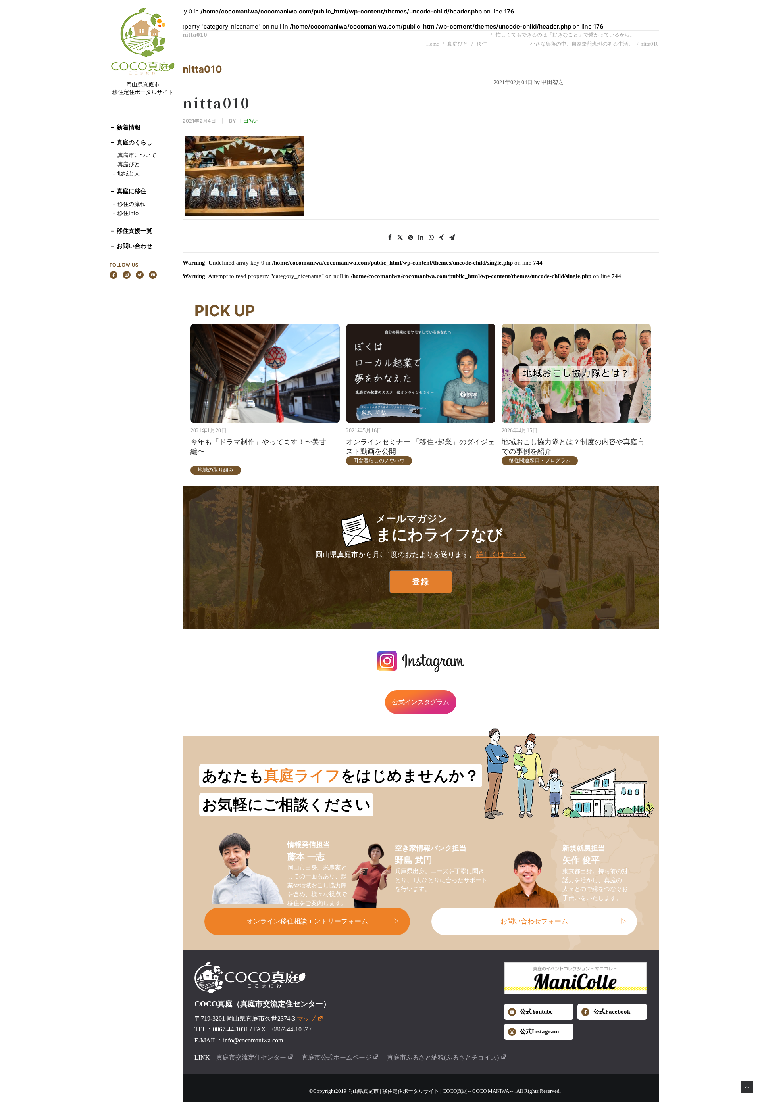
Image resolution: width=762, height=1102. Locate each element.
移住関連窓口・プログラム (540, 460)
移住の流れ (131, 203)
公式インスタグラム (420, 702)
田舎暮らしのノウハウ (379, 460)
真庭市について (136, 155)
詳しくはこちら (501, 555)
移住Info (128, 212)
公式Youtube (536, 1011)
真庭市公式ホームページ (336, 1057)
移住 (482, 44)
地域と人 (128, 173)
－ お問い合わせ (131, 246)
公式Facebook (611, 1011)
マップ (306, 1018)
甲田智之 (248, 121)
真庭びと (128, 164)
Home (432, 44)
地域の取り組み (216, 470)
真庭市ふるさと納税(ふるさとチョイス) (443, 1057)
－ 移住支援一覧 (131, 230)
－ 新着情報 (125, 127)
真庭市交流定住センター (251, 1057)
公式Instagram (539, 1031)
